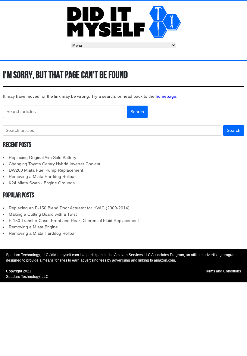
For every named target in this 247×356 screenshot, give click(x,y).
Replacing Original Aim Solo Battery (42, 157)
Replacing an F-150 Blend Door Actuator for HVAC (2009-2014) (69, 207)
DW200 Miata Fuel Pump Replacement (46, 170)
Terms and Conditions (223, 271)
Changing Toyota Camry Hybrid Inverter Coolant (54, 163)
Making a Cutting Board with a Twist (43, 214)
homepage (166, 96)
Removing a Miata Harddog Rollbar (42, 176)
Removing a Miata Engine (33, 226)
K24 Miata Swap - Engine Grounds (42, 182)
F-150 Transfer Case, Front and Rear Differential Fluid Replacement (74, 220)
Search (137, 111)
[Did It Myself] (123, 21)
